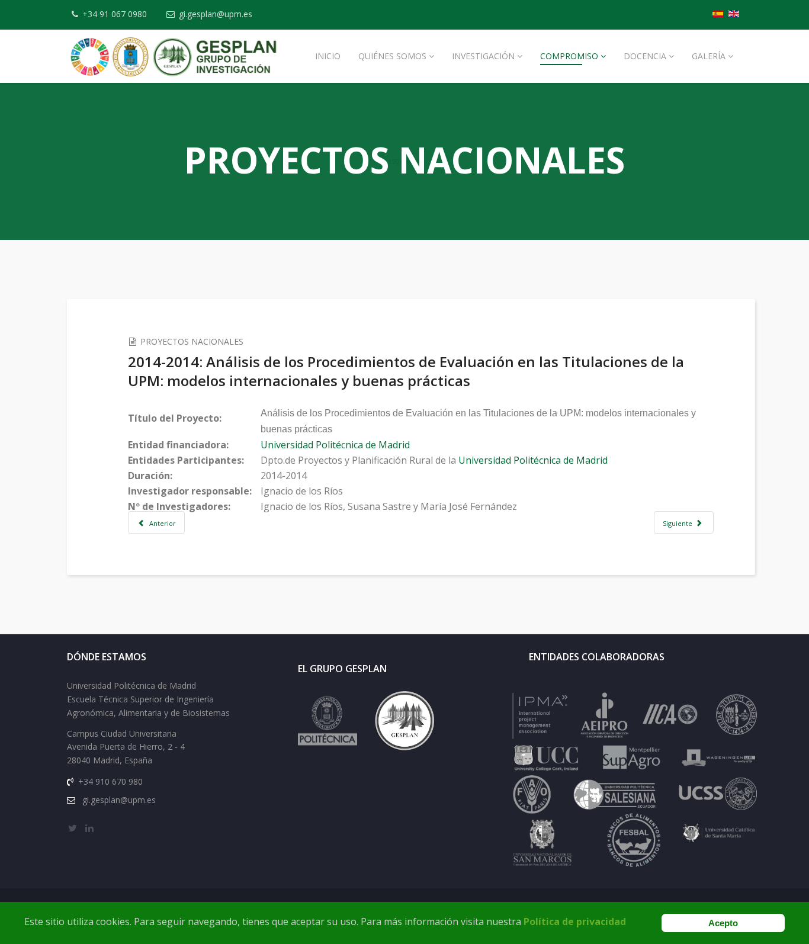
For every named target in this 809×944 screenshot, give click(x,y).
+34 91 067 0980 (114, 14)
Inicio (328, 56)
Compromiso (569, 56)
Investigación (483, 56)
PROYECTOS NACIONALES (191, 341)
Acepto (723, 923)
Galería (708, 56)
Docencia (645, 56)
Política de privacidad (575, 921)
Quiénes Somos (392, 56)
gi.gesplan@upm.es (215, 14)
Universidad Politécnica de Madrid (335, 444)
